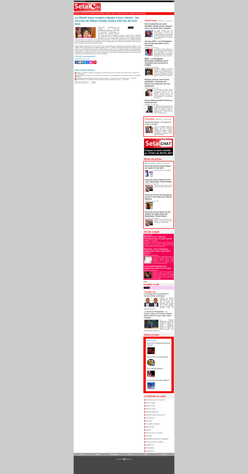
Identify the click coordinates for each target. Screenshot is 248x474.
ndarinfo (148, 430)
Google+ (145, 281)
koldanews (149, 421)
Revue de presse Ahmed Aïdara (162, 170)
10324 (93, 82)
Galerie (98, 454)
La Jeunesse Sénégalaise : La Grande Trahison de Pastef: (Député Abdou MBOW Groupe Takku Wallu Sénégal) (158, 315)
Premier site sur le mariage (154, 433)
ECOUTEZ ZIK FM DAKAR (157, 357)
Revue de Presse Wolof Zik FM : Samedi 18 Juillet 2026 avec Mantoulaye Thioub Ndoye (158, 214)
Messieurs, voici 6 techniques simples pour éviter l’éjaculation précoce (157, 251)
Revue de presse (150, 163)
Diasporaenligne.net (152, 412)
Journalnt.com (150, 418)
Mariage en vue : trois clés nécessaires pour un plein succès (158, 238)
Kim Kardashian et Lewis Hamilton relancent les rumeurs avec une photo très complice (158, 26)
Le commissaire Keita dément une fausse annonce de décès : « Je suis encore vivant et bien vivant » (102, 78)
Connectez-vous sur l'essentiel (155, 400)
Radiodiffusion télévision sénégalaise (157, 439)
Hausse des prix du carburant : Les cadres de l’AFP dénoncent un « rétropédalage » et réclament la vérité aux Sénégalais (108, 75)
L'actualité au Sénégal (152, 424)
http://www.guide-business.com (155, 415)
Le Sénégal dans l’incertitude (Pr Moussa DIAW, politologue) (156, 295)
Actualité (84, 13)
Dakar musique (150, 403)
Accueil (77, 13)
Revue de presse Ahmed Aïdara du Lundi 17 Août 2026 (158, 167)
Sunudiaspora (150, 448)
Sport (108, 13)
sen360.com (149, 445)
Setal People (151, 20)
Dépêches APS (150, 406)
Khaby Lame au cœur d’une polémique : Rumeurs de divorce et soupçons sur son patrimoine (157, 82)
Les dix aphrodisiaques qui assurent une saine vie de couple (157, 267)
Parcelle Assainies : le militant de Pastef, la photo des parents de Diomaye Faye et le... (99, 79)
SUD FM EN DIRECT (155, 369)
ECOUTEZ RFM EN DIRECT (158, 380)
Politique (92, 13)
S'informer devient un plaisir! (154, 442)
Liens (146, 454)
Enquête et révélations (138, 13)
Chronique (150, 119)
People (113, 13)
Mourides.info (150, 427)
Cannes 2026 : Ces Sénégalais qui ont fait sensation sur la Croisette (158, 43)
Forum (130, 454)
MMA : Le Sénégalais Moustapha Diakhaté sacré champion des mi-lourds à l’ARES (156, 62)
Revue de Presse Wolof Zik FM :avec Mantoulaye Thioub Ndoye (158, 181)
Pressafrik (149, 436)
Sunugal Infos (150, 451)
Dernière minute (151, 409)
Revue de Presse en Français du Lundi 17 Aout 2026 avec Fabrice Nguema (158, 197)
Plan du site (119, 459)
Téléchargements (114, 454)
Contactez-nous (123, 13)
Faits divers (101, 13)
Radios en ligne (151, 340)
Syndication (128, 459)
